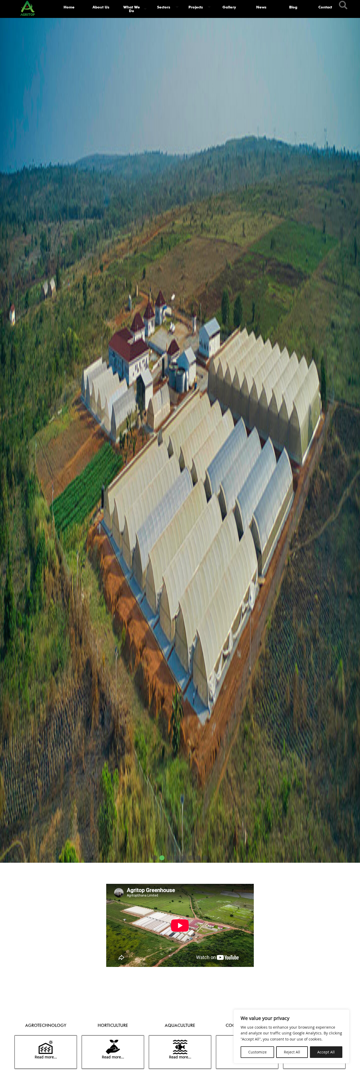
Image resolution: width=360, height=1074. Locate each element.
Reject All (292, 1051)
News (261, 7)
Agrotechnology (45, 1025)
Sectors (163, 7)
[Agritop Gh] (27, 7)
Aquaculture (180, 1025)
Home (69, 7)
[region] (291, 1036)
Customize (257, 1051)
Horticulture (112, 1025)
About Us (101, 7)
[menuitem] (69, 9)
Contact (325, 7)
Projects (195, 7)
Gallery (229, 7)
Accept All (326, 1051)
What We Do (131, 9)
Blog (293, 7)
